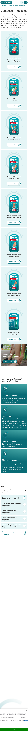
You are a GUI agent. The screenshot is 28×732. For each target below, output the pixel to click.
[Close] (26, 711)
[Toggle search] (22, 2)
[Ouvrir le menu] (2, 2)
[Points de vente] (26, 2)
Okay (14, 729)
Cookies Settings (14, 725)
